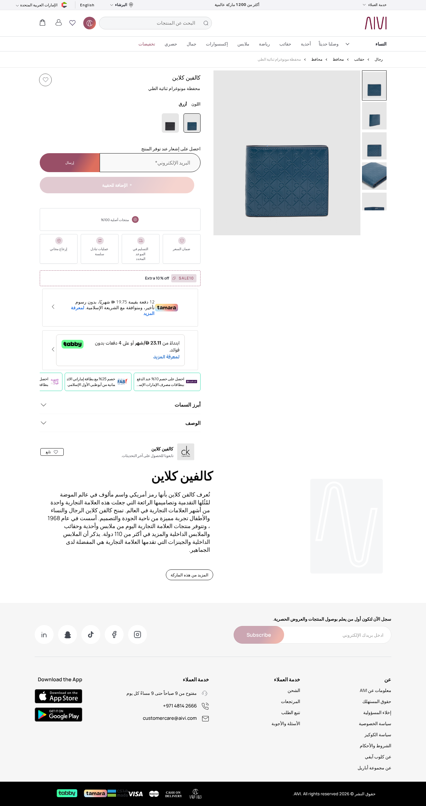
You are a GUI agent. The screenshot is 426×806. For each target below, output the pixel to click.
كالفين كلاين (186, 77)
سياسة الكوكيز (378, 734)
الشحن (294, 690)
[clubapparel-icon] (89, 23)
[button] (72, 23)
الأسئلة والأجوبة (285, 723)
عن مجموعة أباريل (374, 768)
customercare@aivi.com (170, 718)
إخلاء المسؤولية (377, 712)
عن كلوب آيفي (378, 757)
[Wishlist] (45, 80)
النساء (381, 44)
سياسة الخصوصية (375, 723)
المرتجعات (290, 701)
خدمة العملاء (377, 5)
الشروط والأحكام (375, 746)
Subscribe (259, 634)
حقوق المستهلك (376, 701)
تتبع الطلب (290, 712)
